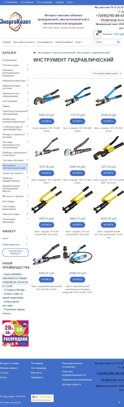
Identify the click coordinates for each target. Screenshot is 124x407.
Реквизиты (37, 377)
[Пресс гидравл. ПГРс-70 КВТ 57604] (77, 148)
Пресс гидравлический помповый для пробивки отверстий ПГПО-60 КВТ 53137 (77, 289)
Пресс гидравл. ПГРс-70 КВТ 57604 (77, 181)
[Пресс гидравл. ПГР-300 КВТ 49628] (77, 96)
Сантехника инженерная (9, 208)
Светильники (9, 101)
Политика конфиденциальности (74, 373)
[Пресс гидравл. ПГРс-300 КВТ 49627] (46, 148)
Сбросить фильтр (15, 252)
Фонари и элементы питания (13, 136)
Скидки (60, 2)
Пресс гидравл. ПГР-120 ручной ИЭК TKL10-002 (77, 233)
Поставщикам (44, 2)
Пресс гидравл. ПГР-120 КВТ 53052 (108, 130)
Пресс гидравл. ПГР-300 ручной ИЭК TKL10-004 (46, 233)
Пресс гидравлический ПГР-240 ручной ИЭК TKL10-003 (109, 234)
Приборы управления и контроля (14, 154)
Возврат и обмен (9, 363)
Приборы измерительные (11, 179)
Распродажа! (9, 60)
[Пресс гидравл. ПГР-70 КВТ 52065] (46, 96)
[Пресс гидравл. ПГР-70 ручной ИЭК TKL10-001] (108, 148)
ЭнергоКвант (8, 396)
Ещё (69, 2)
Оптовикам (27, 2)
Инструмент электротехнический (13, 167)
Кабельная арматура (13, 80)
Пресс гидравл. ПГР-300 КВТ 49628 (77, 130)
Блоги (3, 377)
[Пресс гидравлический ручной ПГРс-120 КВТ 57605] (46, 254)
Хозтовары (8, 201)
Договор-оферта (71, 384)
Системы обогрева (12, 160)
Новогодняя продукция (8, 221)
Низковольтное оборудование (10, 95)
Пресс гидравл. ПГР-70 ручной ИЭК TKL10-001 (108, 181)
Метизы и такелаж (12, 196)
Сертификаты (45, 42)
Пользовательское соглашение (72, 365)
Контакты (36, 373)
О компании (10, 2)
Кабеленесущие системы (11, 87)
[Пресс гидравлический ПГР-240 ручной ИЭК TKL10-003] (108, 199)
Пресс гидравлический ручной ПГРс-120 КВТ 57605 (46, 288)
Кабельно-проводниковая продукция (10, 73)
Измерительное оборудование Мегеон (11, 188)
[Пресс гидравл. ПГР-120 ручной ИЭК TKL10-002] (77, 199)
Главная (6, 42)
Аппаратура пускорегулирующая (13, 120)
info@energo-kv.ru (112, 20)
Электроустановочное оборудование (14, 113)
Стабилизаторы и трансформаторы (12, 128)
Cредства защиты (12, 173)
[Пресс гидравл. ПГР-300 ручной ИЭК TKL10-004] (46, 199)
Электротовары (11, 214)
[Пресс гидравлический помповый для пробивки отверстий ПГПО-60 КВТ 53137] (77, 254)
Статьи (4, 373)
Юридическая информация (77, 379)
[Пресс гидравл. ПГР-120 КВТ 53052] (108, 96)
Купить (46, 121)
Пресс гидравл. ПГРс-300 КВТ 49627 (46, 181)
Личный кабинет (64, 42)
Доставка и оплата (23, 42)
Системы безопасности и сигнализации (11, 145)
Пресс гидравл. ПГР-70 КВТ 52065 (46, 130)
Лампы (6, 106)
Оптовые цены (10, 65)
